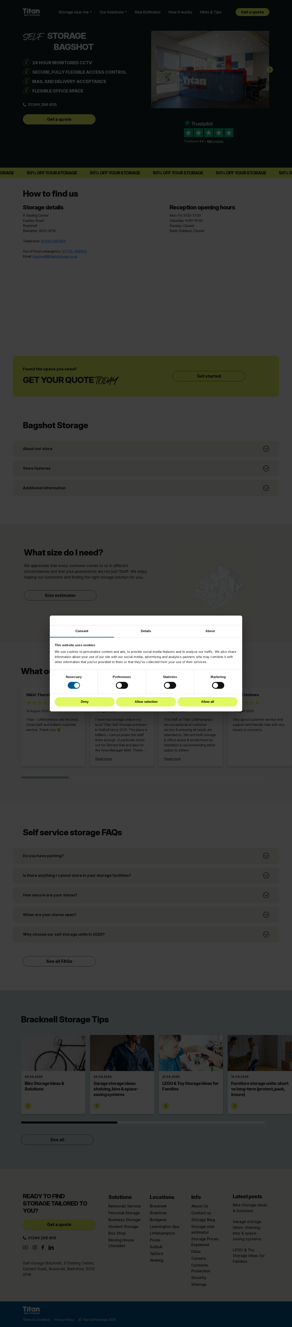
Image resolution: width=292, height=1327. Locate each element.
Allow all (207, 701)
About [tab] (210, 631)
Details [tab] (146, 631)
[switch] (122, 685)
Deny (84, 701)
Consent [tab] (81, 631)
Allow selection (146, 701)
